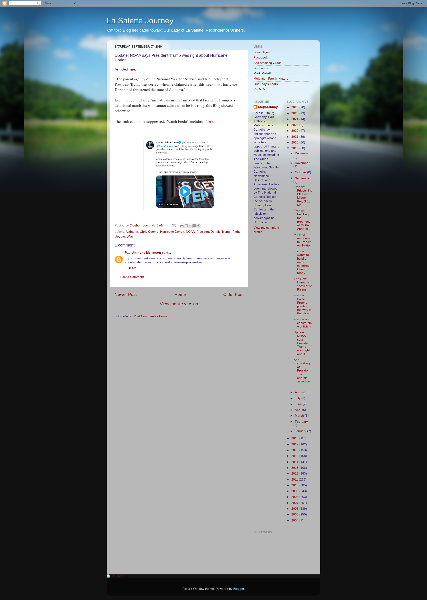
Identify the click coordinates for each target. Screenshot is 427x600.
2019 (295, 148)
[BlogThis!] (186, 226)
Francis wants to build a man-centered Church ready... (302, 262)
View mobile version (179, 303)
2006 (295, 508)
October (301, 172)
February (301, 421)
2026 (295, 107)
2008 (295, 497)
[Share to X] (190, 226)
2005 (295, 514)
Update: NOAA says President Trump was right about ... (302, 343)
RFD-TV (259, 89)
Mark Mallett (262, 73)
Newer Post (126, 294)
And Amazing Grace (268, 63)
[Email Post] (174, 225)
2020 (295, 142)
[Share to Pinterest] (199, 226)
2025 (295, 113)
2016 (295, 450)
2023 (295, 125)
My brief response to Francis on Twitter (302, 240)
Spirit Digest (262, 52)
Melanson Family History (271, 78)
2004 (295, 520)
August (300, 392)
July (298, 398)
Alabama (132, 231)
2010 (295, 485)
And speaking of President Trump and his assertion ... (302, 372)
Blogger (238, 588)
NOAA (190, 231)
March (300, 415)
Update (120, 236)
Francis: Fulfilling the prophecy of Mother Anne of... (302, 219)
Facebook (261, 57)
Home (180, 294)
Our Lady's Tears (266, 84)
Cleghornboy (139, 225)
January (301, 431)
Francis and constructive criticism (303, 323)
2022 (295, 130)
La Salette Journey (140, 20)
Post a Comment (132, 277)
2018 (295, 438)
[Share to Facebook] (194, 226)
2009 (295, 491)
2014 (295, 462)
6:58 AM (130, 268)
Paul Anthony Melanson (143, 252)
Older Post (233, 294)
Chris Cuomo (149, 231)
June (299, 404)
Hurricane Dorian (172, 231)
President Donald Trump (213, 231)
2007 (295, 503)
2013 (295, 467)
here (132, 69)
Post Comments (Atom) (150, 316)
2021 (295, 136)
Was (130, 236)
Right (236, 231)
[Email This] (182, 226)
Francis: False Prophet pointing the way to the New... (303, 304)
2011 (295, 479)
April (298, 410)
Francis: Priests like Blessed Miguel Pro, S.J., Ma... (303, 196)
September (302, 178)
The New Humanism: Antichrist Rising (303, 284)
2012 (295, 473)
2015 (295, 456)
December (302, 153)
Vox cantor (261, 68)
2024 (295, 119)
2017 (295, 444)
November (302, 163)
